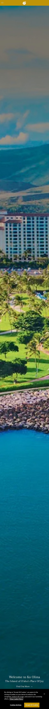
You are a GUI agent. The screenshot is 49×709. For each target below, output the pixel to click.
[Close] (44, 694)
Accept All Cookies (31, 705)
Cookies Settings (15, 705)
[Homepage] (24, 3)
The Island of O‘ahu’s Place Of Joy (24, 681)
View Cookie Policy (16, 699)
